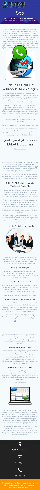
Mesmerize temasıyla (14, 487)
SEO (13, 41)
